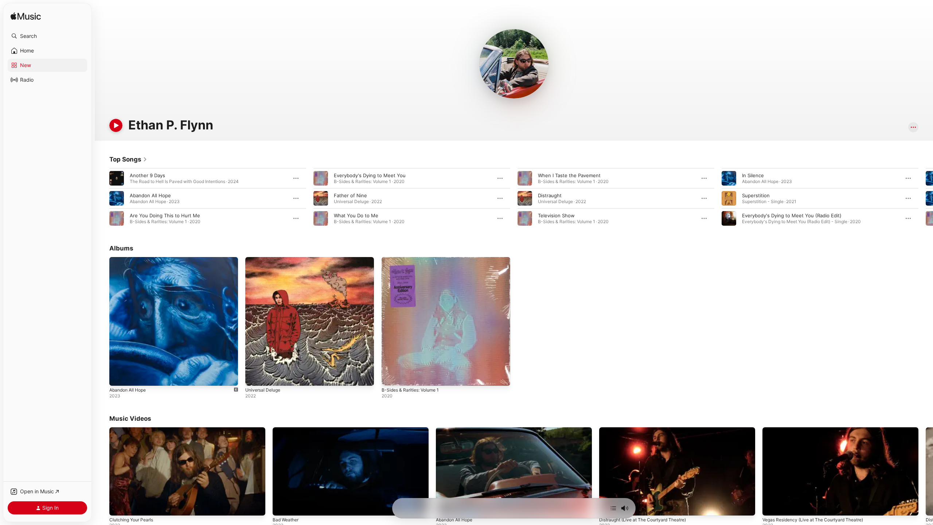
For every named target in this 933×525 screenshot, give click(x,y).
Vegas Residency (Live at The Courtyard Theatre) (812, 519)
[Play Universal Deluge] (254, 376)
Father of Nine (350, 195)
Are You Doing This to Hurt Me (165, 215)
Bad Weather (285, 519)
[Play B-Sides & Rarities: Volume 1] (390, 376)
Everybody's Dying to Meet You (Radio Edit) (792, 215)
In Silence (753, 175)
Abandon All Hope (150, 195)
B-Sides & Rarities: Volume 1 (413, 260)
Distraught (550, 195)
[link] (128, 159)
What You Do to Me (356, 215)
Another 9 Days (147, 175)
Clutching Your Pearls (131, 519)
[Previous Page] (102, 198)
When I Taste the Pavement (569, 175)
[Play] (115, 125)
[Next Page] (926, 198)
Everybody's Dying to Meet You (370, 175)
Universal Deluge (264, 260)
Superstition (756, 195)
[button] (47, 36)
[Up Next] (613, 508)
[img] (26, 16)
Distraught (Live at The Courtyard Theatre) (642, 519)
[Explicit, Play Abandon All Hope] (118, 376)
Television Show (556, 215)
